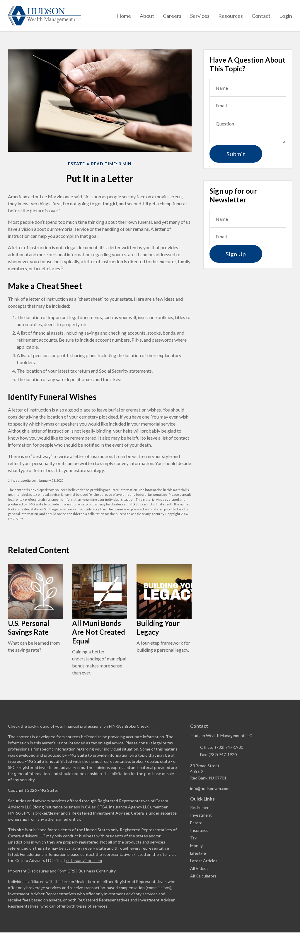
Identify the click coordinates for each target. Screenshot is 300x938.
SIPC (26, 812)
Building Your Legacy (158, 627)
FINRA (14, 812)
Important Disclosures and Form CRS (41, 870)
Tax (193, 837)
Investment (201, 815)
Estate (196, 822)
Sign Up (236, 253)
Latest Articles (203, 860)
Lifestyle (198, 853)
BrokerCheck (137, 726)
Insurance (199, 830)
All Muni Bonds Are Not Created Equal (98, 632)
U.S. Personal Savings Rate (28, 627)
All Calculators (203, 875)
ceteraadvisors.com (84, 860)
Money (196, 845)
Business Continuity (97, 870)
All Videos (199, 868)
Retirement (200, 807)
